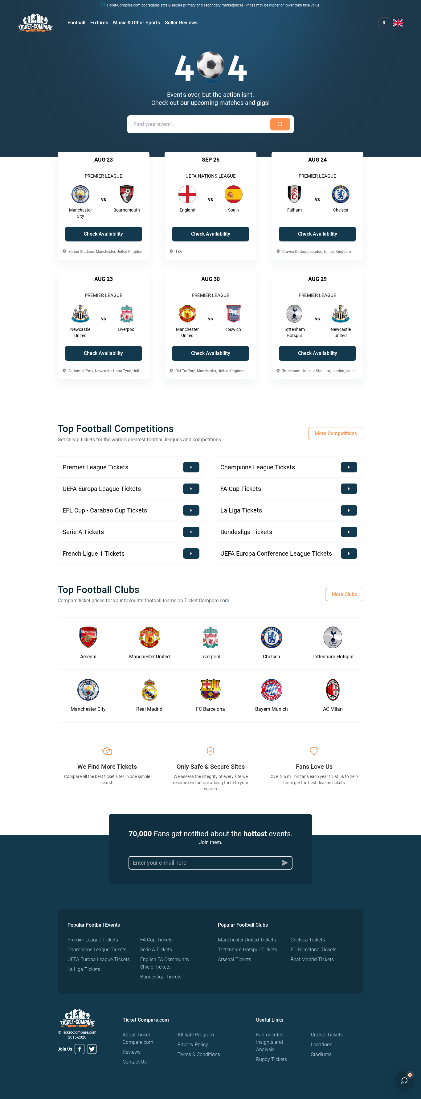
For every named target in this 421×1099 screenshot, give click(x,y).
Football (76, 23)
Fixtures (99, 23)
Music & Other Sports (136, 23)
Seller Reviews (181, 23)
